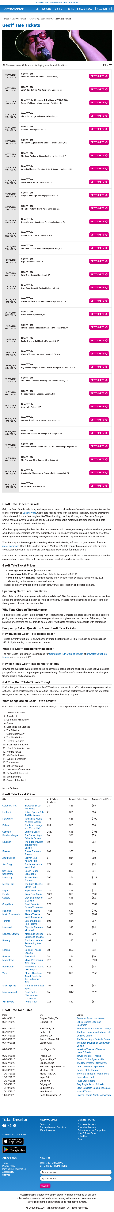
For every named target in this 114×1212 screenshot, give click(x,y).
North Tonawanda (11, 914)
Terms (5, 1163)
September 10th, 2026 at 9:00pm (66, 653)
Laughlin (6, 841)
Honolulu (6, 910)
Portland (6, 956)
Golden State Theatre (31, 879)
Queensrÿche (29, 512)
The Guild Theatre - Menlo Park (34, 885)
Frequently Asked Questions (53, 1127)
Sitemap (6, 1175)
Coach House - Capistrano (32, 872)
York (4, 973)
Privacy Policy (8, 1166)
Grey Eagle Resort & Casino (91, 1084)
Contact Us (45, 1124)
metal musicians (10, 546)
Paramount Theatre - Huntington (34, 968)
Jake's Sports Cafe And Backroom (34, 814)
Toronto (6, 920)
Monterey (7, 877)
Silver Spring (9, 985)
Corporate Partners (87, 1124)
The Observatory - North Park (34, 866)
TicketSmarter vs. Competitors (92, 1130)
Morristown (8, 960)
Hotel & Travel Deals (87, 1133)
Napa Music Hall (33, 890)
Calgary (6, 897)
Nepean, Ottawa (10, 934)
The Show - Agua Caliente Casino (33, 837)
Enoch (5, 894)
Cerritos (6, 831)
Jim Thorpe (8, 1001)
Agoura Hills (8, 858)
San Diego (7, 864)
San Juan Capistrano (8, 872)
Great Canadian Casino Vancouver (34, 906)
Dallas (5, 825)
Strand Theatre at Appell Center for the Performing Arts (33, 977)
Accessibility (8, 1172)
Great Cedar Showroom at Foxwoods (31, 995)
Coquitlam (7, 904)
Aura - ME (30, 956)
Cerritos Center (32, 831)
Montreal (7, 927)
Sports (58, 9)
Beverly (6, 940)
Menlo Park (8, 884)
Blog (80, 1139)
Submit (45, 1186)
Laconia (6, 950)
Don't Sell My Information (14, 1169)
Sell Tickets (103, 9)
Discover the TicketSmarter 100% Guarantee (57, 2)
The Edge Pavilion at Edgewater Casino (34, 844)
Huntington (8, 966)
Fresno (6, 851)
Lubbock (6, 812)
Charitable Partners (87, 1127)
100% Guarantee (48, 1130)
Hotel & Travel (84, 9)
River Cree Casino (34, 894)
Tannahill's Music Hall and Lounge (33, 820)
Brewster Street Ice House (33, 807)
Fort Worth (7, 818)
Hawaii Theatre (32, 910)
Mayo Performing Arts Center (34, 961)
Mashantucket (9, 992)
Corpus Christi (9, 805)
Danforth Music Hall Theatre (33, 922)
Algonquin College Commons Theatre (34, 935)
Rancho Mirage (10, 835)
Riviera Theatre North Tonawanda (33, 916)
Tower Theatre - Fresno (89, 1055)
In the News (83, 1136)
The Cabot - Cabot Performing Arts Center (34, 943)
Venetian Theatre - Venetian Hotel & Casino (91, 1051)
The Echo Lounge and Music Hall (33, 827)
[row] (57, 76)
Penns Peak (31, 1001)
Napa (5, 890)
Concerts (46, 9)
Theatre (70, 9)
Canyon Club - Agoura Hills (32, 859)
